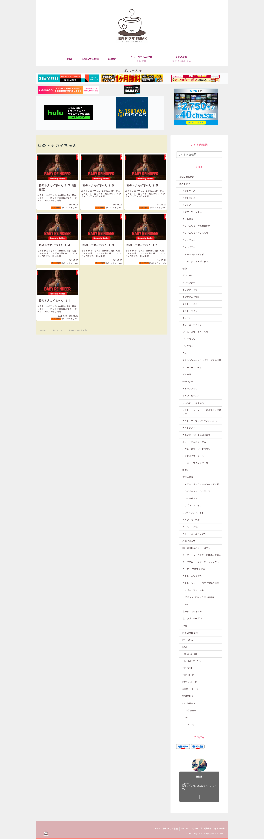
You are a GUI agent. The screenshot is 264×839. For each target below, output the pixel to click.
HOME (157, 829)
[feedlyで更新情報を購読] (197, 797)
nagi (199, 776)
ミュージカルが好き (201, 829)
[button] (220, 154)
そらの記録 (219, 829)
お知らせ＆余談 (170, 829)
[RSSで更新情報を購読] (201, 797)
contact (185, 829)
